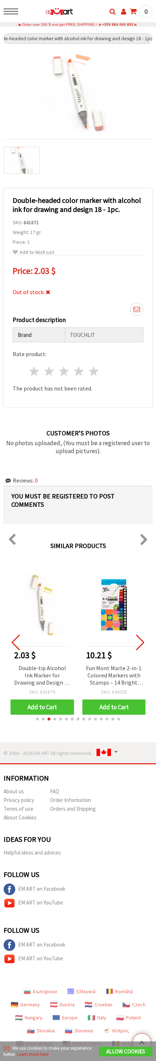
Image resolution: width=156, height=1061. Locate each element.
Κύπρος (120, 1030)
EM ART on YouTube (40, 902)
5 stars (93, 371)
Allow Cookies (125, 1051)
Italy (101, 1017)
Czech (138, 1004)
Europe (70, 1017)
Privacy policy (19, 800)
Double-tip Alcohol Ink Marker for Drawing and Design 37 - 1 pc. (42, 675)
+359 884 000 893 (118, 24)
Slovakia (46, 1030)
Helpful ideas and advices (32, 852)
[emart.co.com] (47, 13)
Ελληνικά (86, 991)
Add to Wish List (37, 252)
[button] (37, 719)
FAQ (54, 791)
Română (124, 991)
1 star (34, 371)
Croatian (103, 1004)
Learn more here (33, 1054)
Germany (30, 1004)
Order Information (70, 800)
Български (45, 991)
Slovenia (83, 1030)
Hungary (33, 1017)
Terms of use (18, 808)
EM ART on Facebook (41, 888)
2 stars (49, 371)
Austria (67, 1004)
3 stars (64, 371)
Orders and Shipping (73, 808)
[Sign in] (123, 11)
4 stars (78, 371)
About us (14, 791)
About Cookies (20, 817)
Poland (133, 1017)
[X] (6, 1048)
